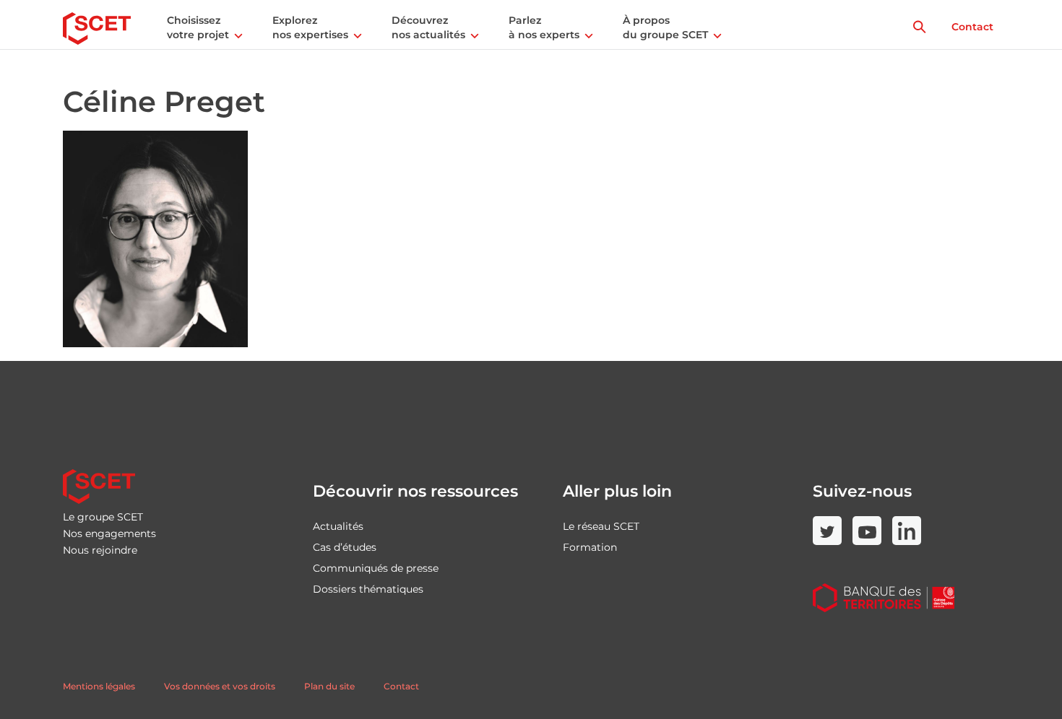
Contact (972, 26)
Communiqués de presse (376, 568)
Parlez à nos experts (544, 27)
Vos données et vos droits (219, 686)
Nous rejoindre (100, 550)
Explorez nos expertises (310, 27)
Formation (590, 547)
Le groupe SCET (103, 516)
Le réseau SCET (601, 526)
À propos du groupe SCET (665, 27)
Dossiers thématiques (368, 589)
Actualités (338, 526)
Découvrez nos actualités (428, 27)
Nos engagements (109, 533)
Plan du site (329, 686)
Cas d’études (344, 547)
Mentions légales (99, 686)
